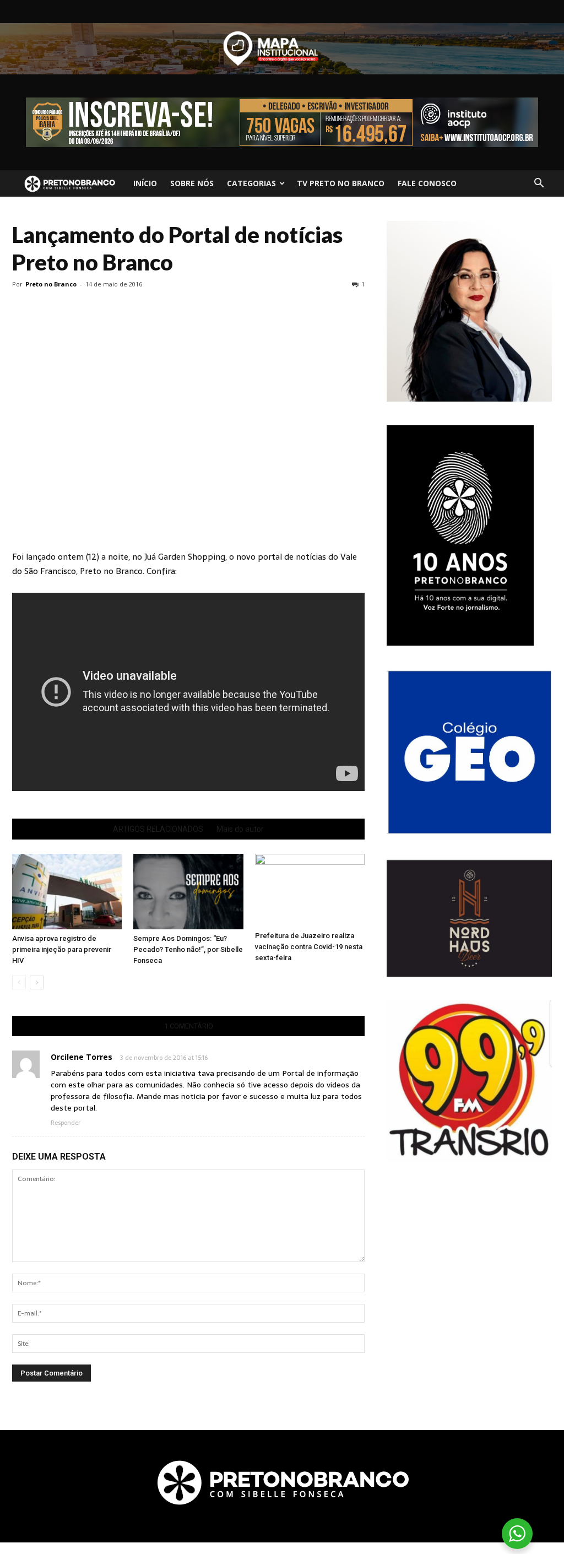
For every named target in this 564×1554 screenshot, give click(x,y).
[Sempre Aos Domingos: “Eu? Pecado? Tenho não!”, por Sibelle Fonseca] (188, 891)
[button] (538, 183)
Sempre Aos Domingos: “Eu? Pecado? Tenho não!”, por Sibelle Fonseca (188, 949)
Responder (65, 1123)
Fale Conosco (427, 183)
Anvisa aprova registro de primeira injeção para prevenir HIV (61, 949)
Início (145, 183)
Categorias (251, 183)
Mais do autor (240, 829)
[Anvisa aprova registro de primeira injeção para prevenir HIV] (67, 891)
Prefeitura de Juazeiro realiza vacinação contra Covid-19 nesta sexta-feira (308, 947)
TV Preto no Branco (340, 183)
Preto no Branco (51, 284)
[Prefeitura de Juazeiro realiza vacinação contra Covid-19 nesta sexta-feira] (310, 890)
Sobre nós (192, 183)
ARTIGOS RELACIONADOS (158, 829)
